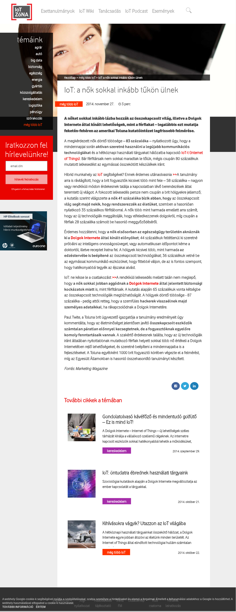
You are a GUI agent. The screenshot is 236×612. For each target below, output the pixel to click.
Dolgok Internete (85, 238)
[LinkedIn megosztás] (194, 386)
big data (36, 60)
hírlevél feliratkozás (26, 179)
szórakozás (34, 118)
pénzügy (36, 111)
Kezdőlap (70, 77)
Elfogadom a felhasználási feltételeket (28, 189)
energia (37, 79)
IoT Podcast (136, 11)
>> (175, 174)
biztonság (35, 66)
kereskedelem (32, 98)
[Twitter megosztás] (185, 386)
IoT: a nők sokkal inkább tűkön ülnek (120, 77)
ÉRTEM (41, 607)
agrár (38, 47)
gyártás (37, 86)
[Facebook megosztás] (176, 386)
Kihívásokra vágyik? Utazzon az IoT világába (144, 523)
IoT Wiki (86, 11)
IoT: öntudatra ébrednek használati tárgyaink (145, 473)
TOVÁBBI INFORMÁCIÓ (18, 607)
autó (39, 53)
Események (163, 11)
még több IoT (33, 124)
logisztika (35, 105)
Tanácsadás (110, 11)
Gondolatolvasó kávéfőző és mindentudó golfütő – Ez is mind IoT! (149, 419)
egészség (35, 73)
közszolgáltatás (31, 92)
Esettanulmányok (58, 11)
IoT (99, 174)
